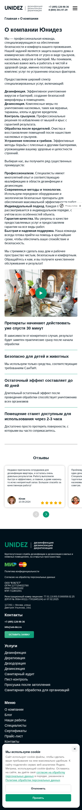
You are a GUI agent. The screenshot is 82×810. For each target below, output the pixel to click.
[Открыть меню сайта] (75, 8)
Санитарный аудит (19, 674)
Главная (11, 18)
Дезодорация (15, 663)
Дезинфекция (15, 653)
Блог (8, 715)
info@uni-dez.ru (13, 627)
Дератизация (15, 658)
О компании (14, 709)
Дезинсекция (15, 669)
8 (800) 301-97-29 (58, 10)
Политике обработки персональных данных (33, 780)
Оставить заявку (19, 634)
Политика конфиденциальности (22, 571)
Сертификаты (16, 731)
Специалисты (15, 725)
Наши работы (15, 720)
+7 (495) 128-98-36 (59, 7)
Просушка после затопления (27, 685)
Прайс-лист (14, 736)
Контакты (12, 741)
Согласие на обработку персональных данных (30, 577)
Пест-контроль (16, 679)
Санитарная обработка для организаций (37, 690)
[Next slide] (46, 514)
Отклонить (38, 788)
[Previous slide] (36, 514)
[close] (80, 205)
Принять (38, 797)
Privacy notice (71, 206)
